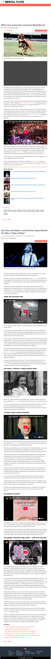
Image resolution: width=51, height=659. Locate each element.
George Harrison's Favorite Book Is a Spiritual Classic (17, 629)
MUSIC (29, 210)
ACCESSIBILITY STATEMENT (30, 653)
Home (5, 219)
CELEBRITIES (19, 210)
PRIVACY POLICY (39, 651)
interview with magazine (34, 114)
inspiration (15, 443)
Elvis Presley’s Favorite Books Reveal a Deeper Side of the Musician (20, 631)
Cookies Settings (19, 654)
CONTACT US (18, 651)
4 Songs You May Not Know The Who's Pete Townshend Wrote (19, 627)
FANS (6, 210)
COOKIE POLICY (11, 653)
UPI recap (19, 152)
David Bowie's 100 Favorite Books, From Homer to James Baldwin (20, 633)
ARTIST (14, 210)
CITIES (33, 210)
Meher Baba (35, 278)
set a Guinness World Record (27, 103)
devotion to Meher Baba (11, 352)
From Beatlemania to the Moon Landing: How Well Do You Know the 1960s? (22, 635)
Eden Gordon (6, 238)
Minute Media (23, 657)
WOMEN (5, 213)
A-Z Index (10, 654)
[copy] (11, 30)
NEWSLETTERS (27, 651)
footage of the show (35, 161)
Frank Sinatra (43, 104)
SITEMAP (38, 653)
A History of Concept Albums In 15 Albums (15, 637)
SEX (42, 210)
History (10, 210)
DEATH (37, 210)
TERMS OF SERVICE (19, 653)
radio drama (6, 611)
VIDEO (24, 210)
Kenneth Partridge (7, 27)
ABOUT (10, 651)
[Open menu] (3, 2)
